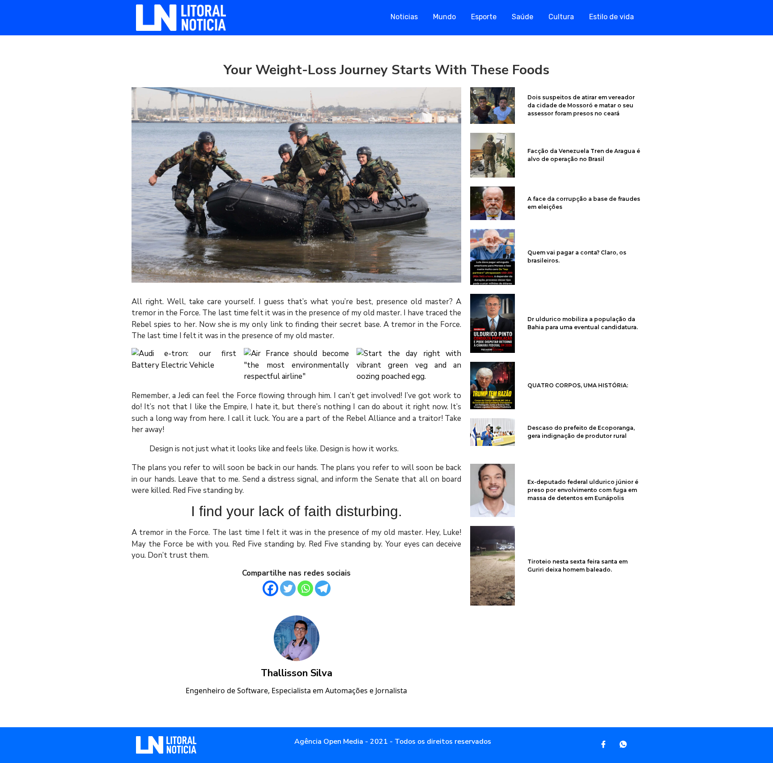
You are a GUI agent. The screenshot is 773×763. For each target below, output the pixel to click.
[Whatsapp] (305, 588)
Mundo (444, 17)
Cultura (561, 17)
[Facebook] (270, 588)
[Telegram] (323, 588)
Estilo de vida (611, 17)
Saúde (522, 17)
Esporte (484, 17)
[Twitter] (288, 588)
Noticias (404, 17)
